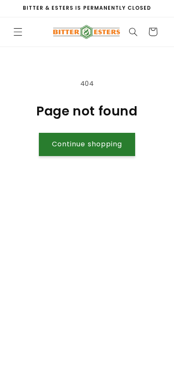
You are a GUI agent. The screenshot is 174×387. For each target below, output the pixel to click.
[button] (17, 31)
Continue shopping (87, 144)
